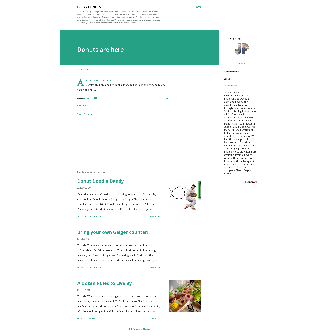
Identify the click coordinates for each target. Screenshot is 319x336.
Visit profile (241, 63)
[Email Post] (95, 98)
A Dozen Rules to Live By (104, 283)
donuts (88, 98)
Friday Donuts (89, 7)
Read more (155, 216)
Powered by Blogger (141, 329)
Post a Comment (85, 114)
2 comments (91, 318)
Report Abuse (230, 85)
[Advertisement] (119, 139)
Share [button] (166, 98)
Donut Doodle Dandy (100, 181)
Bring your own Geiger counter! (112, 232)
